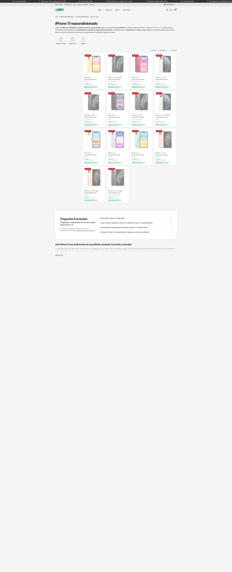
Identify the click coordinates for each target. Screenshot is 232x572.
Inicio (56, 16)
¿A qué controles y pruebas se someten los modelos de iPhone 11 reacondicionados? (126, 223)
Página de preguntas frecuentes (86, 230)
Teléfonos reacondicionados (67, 16)
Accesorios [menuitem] (126, 10)
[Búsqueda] (167, 10)
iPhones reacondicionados (82, 16)
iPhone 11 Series (94, 16)
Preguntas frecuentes (82, 4)
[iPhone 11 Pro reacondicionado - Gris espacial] (94, 101)
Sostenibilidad (68, 4)
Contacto (92, 4)
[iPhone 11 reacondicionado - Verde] (141, 139)
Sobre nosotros (59, 4)
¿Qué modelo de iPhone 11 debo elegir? (112, 218)
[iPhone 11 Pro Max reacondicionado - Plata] (165, 101)
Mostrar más (59, 255)
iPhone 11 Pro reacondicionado (161, 79)
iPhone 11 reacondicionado (90, 79)
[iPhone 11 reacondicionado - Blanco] (94, 139)
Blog (74, 4)
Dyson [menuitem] (117, 10)
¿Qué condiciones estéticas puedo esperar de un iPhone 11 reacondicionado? (124, 227)
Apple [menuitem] (100, 10)
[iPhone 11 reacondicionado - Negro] (117, 101)
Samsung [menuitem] (108, 10)
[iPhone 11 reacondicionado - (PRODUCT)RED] (141, 64)
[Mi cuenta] (171, 10)
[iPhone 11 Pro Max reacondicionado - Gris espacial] (117, 64)
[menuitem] (59, 4)
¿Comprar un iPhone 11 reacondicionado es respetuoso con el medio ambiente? (124, 232)
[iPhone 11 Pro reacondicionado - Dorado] (165, 139)
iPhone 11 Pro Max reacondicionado (115, 79)
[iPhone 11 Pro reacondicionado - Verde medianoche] (141, 101)
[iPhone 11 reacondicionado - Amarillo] (94, 64)
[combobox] (170, 4)
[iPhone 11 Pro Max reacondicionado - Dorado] (94, 177)
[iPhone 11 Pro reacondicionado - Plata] (165, 64)
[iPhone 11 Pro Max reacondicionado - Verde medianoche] (117, 177)
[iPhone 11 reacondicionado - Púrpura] (117, 139)
